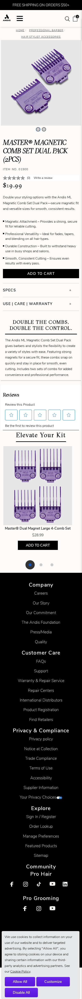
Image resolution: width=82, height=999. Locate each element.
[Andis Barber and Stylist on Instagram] (27, 886)
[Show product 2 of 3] (41, 564)
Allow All (20, 981)
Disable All (21, 992)
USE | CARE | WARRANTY (28, 303)
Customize (53, 981)
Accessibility (41, 778)
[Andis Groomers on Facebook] (27, 910)
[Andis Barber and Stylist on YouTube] (54, 886)
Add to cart (41, 273)
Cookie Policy (20, 971)
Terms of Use (41, 768)
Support (41, 671)
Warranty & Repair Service (41, 680)
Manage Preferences (41, 836)
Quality (41, 642)
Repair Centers (41, 690)
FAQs (41, 661)
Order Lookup (41, 826)
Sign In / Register (41, 817)
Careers (41, 593)
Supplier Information (41, 787)
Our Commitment (41, 613)
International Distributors (41, 700)
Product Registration (41, 710)
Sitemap (41, 855)
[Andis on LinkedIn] (67, 886)
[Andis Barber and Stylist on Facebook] (14, 886)
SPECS (9, 290)
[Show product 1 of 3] (30, 564)
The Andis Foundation (41, 622)
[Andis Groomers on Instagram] (41, 910)
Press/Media (41, 632)
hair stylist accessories (41, 37)
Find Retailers (41, 719)
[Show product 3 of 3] (52, 564)
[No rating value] (15, 178)
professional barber (46, 30)
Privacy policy (41, 739)
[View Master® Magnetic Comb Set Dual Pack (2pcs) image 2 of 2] (44, 129)
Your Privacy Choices (38, 797)
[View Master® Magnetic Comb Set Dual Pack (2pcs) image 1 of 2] (38, 129)
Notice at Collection (41, 749)
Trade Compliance (41, 758)
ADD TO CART (38, 545)
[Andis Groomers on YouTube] (54, 910)
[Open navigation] (19, 18)
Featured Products (41, 846)
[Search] (67, 18)
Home (20, 30)
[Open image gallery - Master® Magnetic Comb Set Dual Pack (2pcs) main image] (41, 82)
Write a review (43, 178)
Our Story (41, 603)
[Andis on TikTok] (41, 886)
